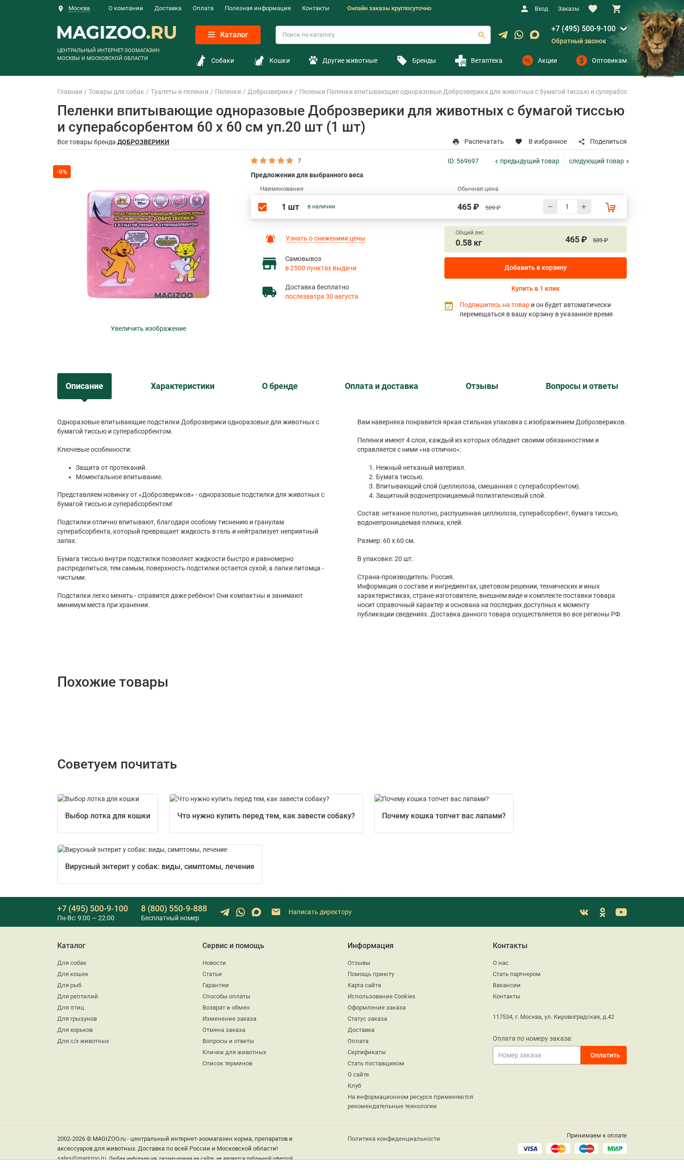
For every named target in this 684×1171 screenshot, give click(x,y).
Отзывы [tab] (482, 386)
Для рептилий (77, 996)
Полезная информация (258, 8)
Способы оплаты (226, 996)
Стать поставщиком (376, 1063)
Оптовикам (609, 60)
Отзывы (359, 962)
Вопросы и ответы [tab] (582, 386)
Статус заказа (367, 1018)
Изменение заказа (229, 1018)
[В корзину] (610, 207)
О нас (501, 962)
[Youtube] (621, 912)
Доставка (167, 8)
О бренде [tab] (280, 386)
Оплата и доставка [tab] (381, 386)
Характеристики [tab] (183, 386)
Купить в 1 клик (535, 288)
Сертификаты (367, 1052)
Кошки (279, 60)
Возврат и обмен (226, 1007)
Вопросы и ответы (228, 1040)
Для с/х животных (83, 1040)
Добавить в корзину (535, 267)
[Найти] (481, 35)
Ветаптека (487, 60)
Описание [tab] (84, 386)
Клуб (354, 1085)
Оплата (203, 8)
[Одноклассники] (602, 912)
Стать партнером (517, 973)
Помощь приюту (371, 973)
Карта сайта (364, 985)
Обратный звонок (578, 41)
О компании (125, 8)
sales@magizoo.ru (81, 1158)
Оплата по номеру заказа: (532, 1038)
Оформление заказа (377, 1007)
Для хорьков (75, 1029)
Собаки (222, 60)
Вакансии (507, 985)
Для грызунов (77, 1018)
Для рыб (69, 985)
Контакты (315, 8)
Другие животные (349, 60)
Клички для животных (234, 1052)
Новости (214, 962)
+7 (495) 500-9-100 (583, 28)
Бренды (424, 60)
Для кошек (72, 973)
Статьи (212, 973)
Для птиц (70, 1007)
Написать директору (319, 912)
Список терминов (227, 1063)
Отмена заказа (223, 1029)
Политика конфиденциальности (394, 1138)
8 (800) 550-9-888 (174, 908)
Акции (547, 60)
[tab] (84, 386)
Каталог (233, 34)
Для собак (72, 962)
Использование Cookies (382, 996)
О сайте (358, 1074)
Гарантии (215, 985)
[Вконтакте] (584, 912)
